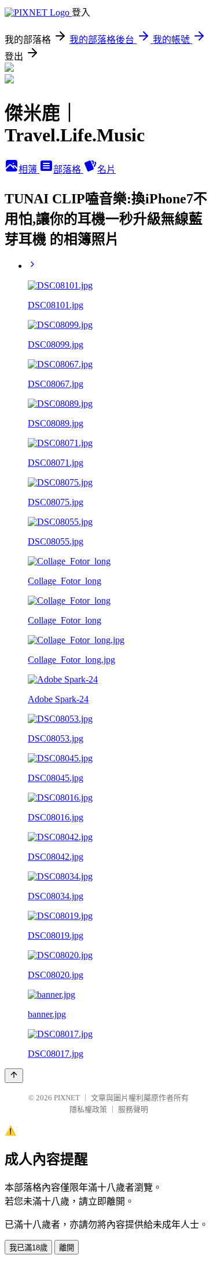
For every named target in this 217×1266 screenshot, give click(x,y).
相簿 (29, 169)
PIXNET (67, 1097)
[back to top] (14, 1075)
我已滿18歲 (28, 1247)
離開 (66, 1247)
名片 (106, 169)
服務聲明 (133, 1109)
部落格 (68, 169)
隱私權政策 (88, 1109)
